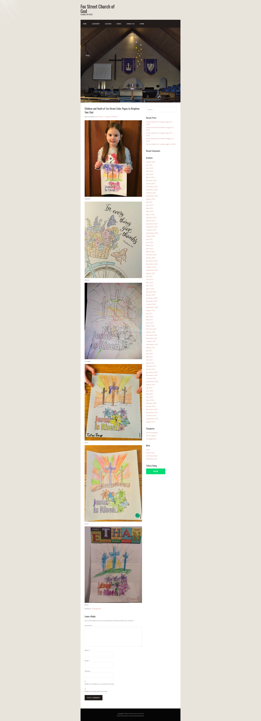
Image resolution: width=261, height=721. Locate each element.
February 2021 (151, 366)
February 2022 (151, 329)
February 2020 (151, 403)
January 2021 (150, 369)
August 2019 (150, 422)
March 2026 (150, 177)
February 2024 (151, 255)
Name (87, 650)
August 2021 (150, 347)
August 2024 (150, 236)
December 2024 (152, 224)
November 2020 (152, 375)
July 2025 (149, 202)
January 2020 (150, 406)
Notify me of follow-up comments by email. (99, 684)
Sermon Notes (151, 436)
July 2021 (149, 351)
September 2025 (152, 196)
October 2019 (151, 416)
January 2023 (150, 295)
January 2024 (150, 258)
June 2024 (149, 242)
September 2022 (152, 307)
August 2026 (150, 162)
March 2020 (150, 400)
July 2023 (149, 276)
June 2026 (149, 168)
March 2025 (150, 214)
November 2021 (152, 338)
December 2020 (152, 372)
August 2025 (150, 199)
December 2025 (152, 187)
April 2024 (149, 248)
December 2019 (152, 409)
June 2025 (149, 205)
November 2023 (152, 264)
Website (87, 671)
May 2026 (149, 171)
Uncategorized (96, 609)
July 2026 (149, 165)
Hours (119, 24)
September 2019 (152, 419)
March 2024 (150, 252)
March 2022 (150, 326)
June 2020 (149, 391)
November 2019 (152, 412)
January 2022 (150, 332)
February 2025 (151, 218)
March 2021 (150, 363)
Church (119, 716)
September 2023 (152, 270)
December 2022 (152, 298)
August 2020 (150, 385)
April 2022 (149, 323)
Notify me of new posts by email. (96, 691)
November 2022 (152, 301)
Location (108, 24)
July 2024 (149, 239)
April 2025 (149, 211)
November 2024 (152, 227)
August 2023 (150, 273)
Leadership (96, 24)
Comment (89, 625)
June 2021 (149, 354)
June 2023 (149, 279)
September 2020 (152, 382)
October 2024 (151, 230)
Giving (142, 24)
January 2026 (150, 184)
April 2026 (149, 174)
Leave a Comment (111, 117)
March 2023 (150, 289)
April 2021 (149, 360)
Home (85, 24)
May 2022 (149, 320)
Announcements (152, 433)
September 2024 (152, 233)
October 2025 (151, 193)
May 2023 (149, 283)
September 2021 (152, 344)
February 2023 (151, 292)
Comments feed (151, 456)
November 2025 (152, 190)
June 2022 (149, 317)
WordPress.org (151, 459)
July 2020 (149, 388)
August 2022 (150, 310)
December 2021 (152, 335)
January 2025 (150, 221)
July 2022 (149, 313)
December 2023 (152, 261)
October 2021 (151, 341)
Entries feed (150, 453)
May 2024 (149, 245)
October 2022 (151, 304)
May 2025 (149, 208)
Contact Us (130, 24)
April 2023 (149, 286)
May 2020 (149, 394)
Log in (148, 450)
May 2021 (149, 357)
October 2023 (151, 267)
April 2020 (149, 397)
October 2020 (151, 378)
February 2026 (151, 180)
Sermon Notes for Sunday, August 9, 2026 (161, 144)
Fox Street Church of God (98, 8)
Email (87, 661)
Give (155, 471)
